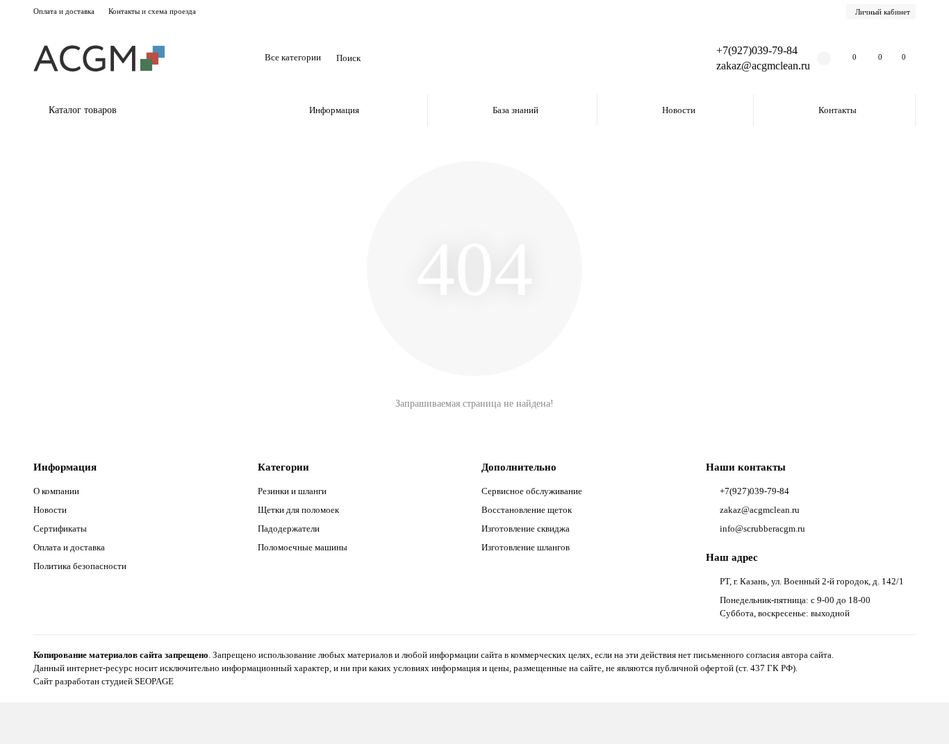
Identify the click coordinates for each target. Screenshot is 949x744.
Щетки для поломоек (298, 510)
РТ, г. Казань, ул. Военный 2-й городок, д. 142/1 (812, 581)
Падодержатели (289, 528)
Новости (678, 110)
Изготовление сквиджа (525, 528)
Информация (334, 110)
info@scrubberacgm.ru (762, 528)
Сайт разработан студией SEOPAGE (103, 681)
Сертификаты (60, 528)
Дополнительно (518, 467)
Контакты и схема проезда (152, 11)
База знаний (515, 110)
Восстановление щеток (526, 510)
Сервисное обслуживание (531, 491)
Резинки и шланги (292, 491)
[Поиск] (667, 58)
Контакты (837, 110)
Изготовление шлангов (525, 547)
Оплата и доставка (63, 11)
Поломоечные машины (302, 547)
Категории (283, 467)
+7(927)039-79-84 (757, 50)
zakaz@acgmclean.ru (763, 65)
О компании (56, 491)
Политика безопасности (79, 566)
